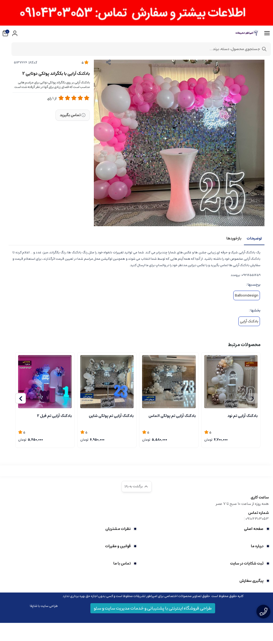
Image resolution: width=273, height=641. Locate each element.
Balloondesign (246, 295)
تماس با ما (122, 563)
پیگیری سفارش (251, 580)
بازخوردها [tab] (233, 238)
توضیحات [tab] (254, 238)
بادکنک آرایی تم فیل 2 (54, 416)
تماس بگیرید (70, 115)
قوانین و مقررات (118, 546)
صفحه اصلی (253, 529)
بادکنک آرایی (249, 321)
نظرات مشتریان (118, 529)
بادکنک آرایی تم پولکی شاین (111, 416)
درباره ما (257, 546)
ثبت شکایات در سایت (246, 563)
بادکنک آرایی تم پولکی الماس (172, 416)
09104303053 (257, 519)
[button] (20, 398)
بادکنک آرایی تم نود (242, 416)
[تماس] (263, 611)
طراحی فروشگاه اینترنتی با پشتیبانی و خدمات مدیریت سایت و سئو (153, 608)
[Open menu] (267, 33)
